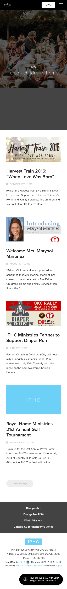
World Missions (33, 520)
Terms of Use (21, 565)
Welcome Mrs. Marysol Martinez (29, 253)
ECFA (22, 562)
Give (48, 4)
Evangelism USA (33, 514)
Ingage (59, 565)
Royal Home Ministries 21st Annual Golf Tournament (29, 429)
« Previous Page (19, 483)
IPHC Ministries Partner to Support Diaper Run (33, 337)
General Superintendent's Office (33, 526)
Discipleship (33, 508)
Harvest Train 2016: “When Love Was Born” (30, 174)
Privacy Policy (35, 565)
